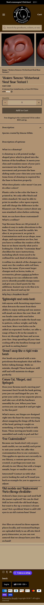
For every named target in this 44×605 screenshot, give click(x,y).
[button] (22, 110)
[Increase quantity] (39, 102)
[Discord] (10, 573)
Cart (39, 14)
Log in (6, 584)
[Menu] (4, 14)
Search (5, 578)
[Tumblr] (7, 573)
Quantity (5, 98)
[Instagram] (3, 573)
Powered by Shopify (10, 598)
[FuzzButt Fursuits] (22, 14)
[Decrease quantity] (5, 102)
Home (4, 70)
